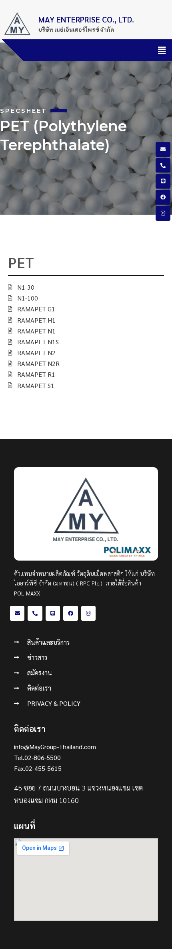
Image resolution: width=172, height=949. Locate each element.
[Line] (163, 181)
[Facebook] (163, 197)
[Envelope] (163, 149)
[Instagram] (163, 213)
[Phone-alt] (163, 165)
